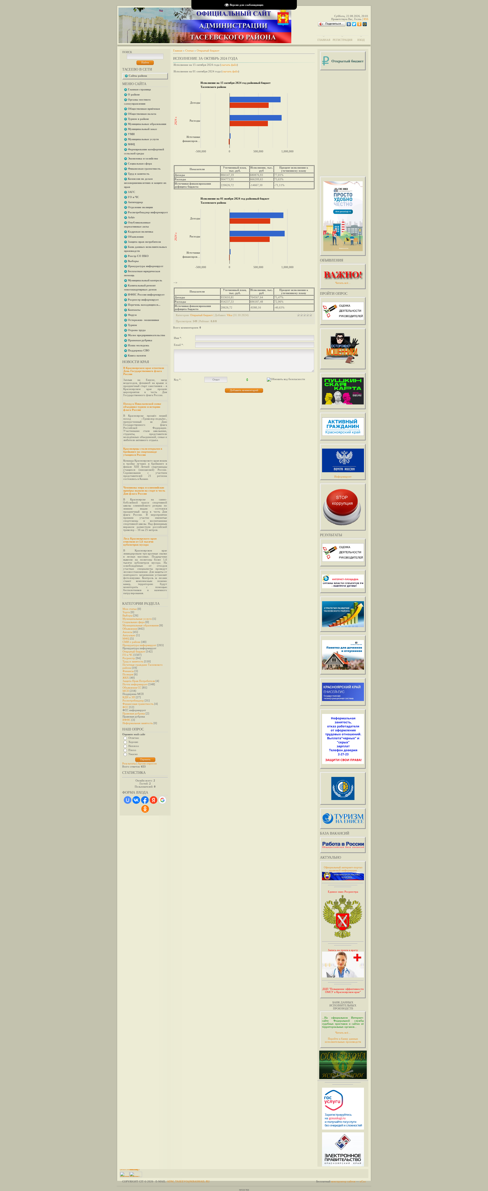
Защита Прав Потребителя (139, 680)
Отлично (133, 737)
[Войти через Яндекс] (153, 800)
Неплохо (133, 745)
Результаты (129, 763)
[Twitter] (354, 24)
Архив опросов (147, 763)
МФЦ (126, 638)
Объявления (130, 628)
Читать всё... (342, 1032)
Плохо (132, 750)
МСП (126, 690)
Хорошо (133, 741)
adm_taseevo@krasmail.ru (188, 1181)
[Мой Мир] (365, 24)
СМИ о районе (132, 641)
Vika (229, 315)
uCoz (363, 1181)
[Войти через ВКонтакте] (136, 800)
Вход (361, 39)
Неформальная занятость (138, 723)
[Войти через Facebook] (145, 800)
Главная (323, 39)
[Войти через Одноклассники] (145, 809)
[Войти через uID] (127, 800)
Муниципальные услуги (137, 618)
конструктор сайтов (343, 1181)
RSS (365, 19)
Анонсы (127, 631)
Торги (126, 612)
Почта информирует (135, 684)
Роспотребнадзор (133, 700)
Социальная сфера (134, 622)
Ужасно (133, 754)
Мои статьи (130, 608)
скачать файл (229, 64)
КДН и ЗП (129, 697)
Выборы (127, 615)
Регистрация (342, 39)
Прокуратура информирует (139, 645)
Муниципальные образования (141, 625)
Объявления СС (132, 687)
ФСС (125, 707)
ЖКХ (126, 677)
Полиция (128, 674)
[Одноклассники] (359, 24)
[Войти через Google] (162, 800)
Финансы (128, 671)
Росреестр (129, 658)
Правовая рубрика (134, 713)
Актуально (129, 635)
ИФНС (127, 719)
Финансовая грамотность (138, 703)
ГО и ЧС (128, 654)
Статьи (189, 50)
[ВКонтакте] (349, 24)
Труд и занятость (133, 661)
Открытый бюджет (134, 651)
